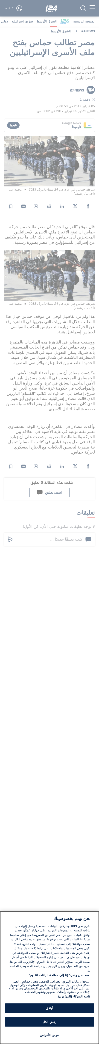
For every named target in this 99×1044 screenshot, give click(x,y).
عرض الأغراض (49, 1035)
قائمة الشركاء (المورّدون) (74, 996)
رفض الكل (49, 1022)
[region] (49, 977)
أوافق (49, 1008)
